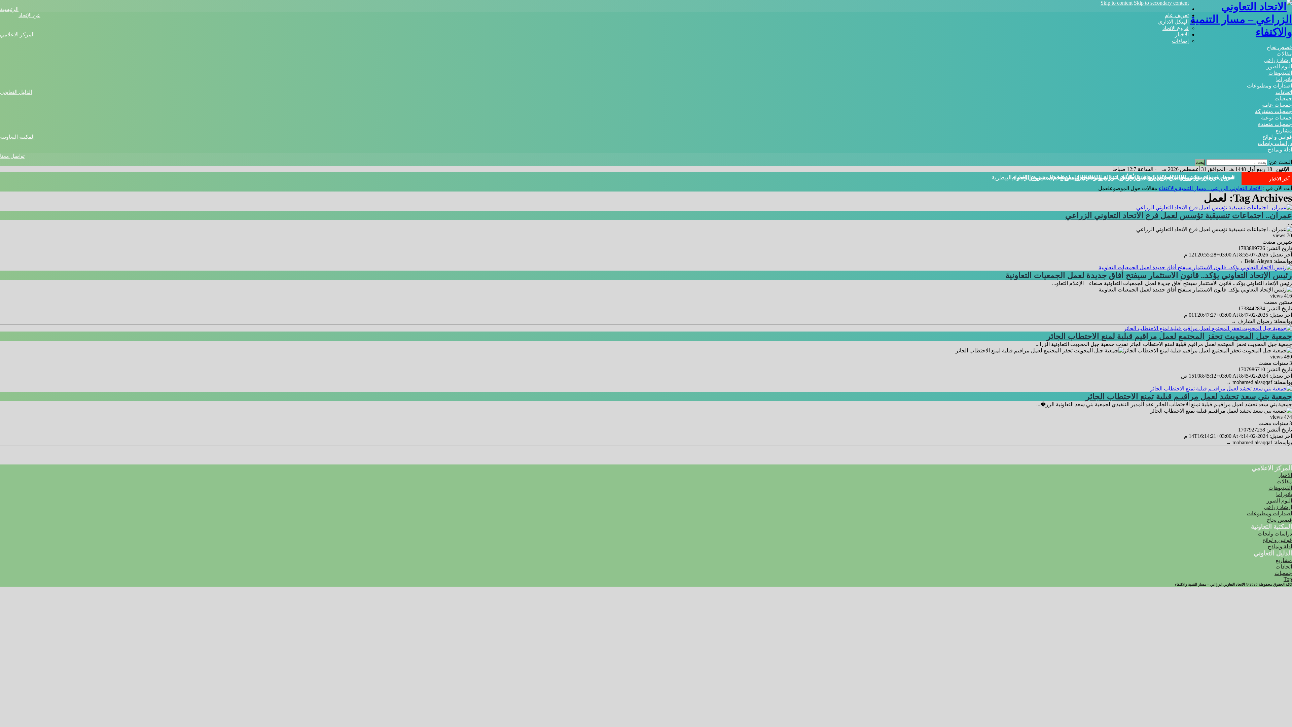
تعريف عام (1177, 15)
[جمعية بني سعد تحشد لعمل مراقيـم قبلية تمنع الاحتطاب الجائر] (1221, 388)
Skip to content (1117, 3)
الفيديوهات (1280, 73)
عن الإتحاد (29, 15)
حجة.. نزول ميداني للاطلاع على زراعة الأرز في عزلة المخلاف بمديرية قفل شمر (1135, 177)
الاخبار (1182, 34)
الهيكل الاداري (1173, 22)
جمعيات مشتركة (1273, 111)
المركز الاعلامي (17, 34)
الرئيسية (9, 9)
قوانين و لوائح (1277, 137)
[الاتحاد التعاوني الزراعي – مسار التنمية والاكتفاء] (1240, 32)
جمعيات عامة (1277, 105)
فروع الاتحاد (1175, 28)
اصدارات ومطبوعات (1269, 86)
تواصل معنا (12, 156)
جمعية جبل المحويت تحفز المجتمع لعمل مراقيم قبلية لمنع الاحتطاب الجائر (1169, 336)
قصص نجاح (1279, 47)
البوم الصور (1279, 66)
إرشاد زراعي (1278, 60)
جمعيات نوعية (1276, 117)
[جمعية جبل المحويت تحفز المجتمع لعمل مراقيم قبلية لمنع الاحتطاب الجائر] (1208, 328)
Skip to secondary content (1161, 3)
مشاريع (1284, 130)
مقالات (1284, 54)
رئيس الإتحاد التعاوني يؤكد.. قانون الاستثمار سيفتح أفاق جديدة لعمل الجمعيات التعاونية (1148, 275)
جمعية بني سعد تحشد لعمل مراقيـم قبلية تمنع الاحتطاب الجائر (1189, 396)
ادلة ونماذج (1280, 149)
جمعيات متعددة (1275, 124)
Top (1288, 579)
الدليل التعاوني (16, 92)
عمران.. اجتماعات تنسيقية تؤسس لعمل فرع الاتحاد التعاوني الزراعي (1178, 215)
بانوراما (1284, 79)
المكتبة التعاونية (17, 137)
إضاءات (1180, 41)
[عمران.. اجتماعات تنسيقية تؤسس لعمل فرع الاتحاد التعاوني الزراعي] (1214, 207)
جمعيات (1283, 98)
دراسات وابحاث (1275, 143)
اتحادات (1284, 92)
